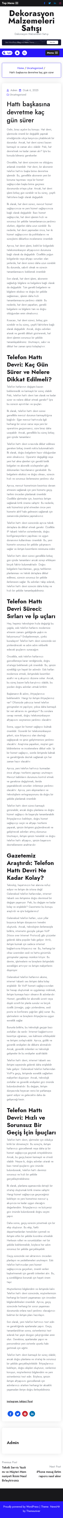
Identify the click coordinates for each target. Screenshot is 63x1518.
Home (20, 68)
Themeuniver (33, 1511)
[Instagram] (60, 3)
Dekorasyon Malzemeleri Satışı (31, 21)
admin (13, 1442)
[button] (10, 3)
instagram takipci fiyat (20, 1401)
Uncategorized (35, 68)
